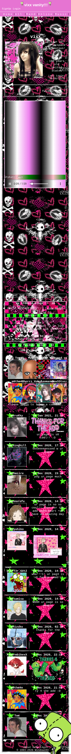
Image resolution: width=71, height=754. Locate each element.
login (24, 404)
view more (54, 308)
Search (36, 17)
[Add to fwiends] (48, 94)
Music (61, 14)
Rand (31, 14)
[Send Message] (23, 94)
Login (16, 8)
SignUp (6, 8)
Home (8, 14)
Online (45, 14)
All (20, 14)
